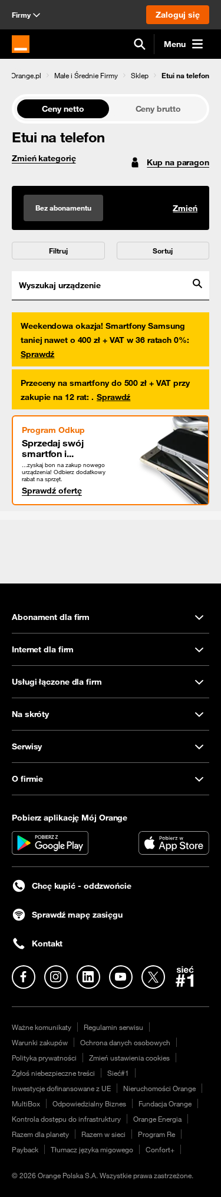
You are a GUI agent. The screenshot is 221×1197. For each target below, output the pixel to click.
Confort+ (160, 1149)
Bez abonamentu (63, 207)
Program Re (156, 1134)
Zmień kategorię (44, 158)
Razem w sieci (103, 1134)
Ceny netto (63, 109)
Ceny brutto (158, 109)
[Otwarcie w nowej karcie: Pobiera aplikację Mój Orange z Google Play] (50, 843)
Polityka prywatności (44, 1057)
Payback (25, 1149)
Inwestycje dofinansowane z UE (61, 1088)
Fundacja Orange (165, 1103)
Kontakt (47, 943)
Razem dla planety (40, 1134)
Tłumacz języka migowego (92, 1149)
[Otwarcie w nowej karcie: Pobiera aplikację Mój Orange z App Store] (173, 843)
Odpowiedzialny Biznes (89, 1103)
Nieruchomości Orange (159, 1088)
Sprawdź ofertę (52, 490)
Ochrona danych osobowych (125, 1042)
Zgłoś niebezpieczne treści (53, 1073)
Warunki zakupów (40, 1042)
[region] (110, 75)
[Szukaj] (140, 44)
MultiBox (26, 1103)
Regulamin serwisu (113, 1027)
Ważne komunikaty (41, 1027)
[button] (26, 75)
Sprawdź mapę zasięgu (77, 914)
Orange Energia (157, 1118)
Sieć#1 (118, 1073)
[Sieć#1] (185, 976)
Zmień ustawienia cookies (129, 1057)
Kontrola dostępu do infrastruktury (66, 1118)
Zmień (185, 208)
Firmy (21, 14)
